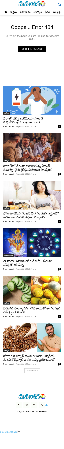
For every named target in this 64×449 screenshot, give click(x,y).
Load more (31, 370)
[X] (42, 405)
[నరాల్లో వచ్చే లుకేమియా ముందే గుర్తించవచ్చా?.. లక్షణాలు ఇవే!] (32, 100)
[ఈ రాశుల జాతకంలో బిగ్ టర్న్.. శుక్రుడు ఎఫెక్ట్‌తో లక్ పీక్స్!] (32, 242)
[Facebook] (19, 405)
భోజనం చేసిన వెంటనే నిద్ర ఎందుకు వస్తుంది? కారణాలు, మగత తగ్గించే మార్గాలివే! (31, 215)
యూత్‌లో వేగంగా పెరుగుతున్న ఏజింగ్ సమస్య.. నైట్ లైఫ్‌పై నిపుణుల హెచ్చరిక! (27, 168)
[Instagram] (26, 405)
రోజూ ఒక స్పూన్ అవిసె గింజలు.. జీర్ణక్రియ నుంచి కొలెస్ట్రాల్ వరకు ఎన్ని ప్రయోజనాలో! (29, 358)
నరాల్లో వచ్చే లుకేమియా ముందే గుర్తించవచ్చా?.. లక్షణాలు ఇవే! (23, 120)
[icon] (46, 404)
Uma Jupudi (8, 126)
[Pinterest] (34, 405)
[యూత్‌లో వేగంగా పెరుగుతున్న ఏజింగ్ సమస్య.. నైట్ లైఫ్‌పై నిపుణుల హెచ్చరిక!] (32, 147)
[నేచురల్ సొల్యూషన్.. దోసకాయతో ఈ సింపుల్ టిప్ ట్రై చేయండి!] (32, 290)
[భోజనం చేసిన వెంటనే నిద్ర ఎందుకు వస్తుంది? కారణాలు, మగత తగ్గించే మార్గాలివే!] (32, 195)
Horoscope (8, 256)
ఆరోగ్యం (6, 113)
